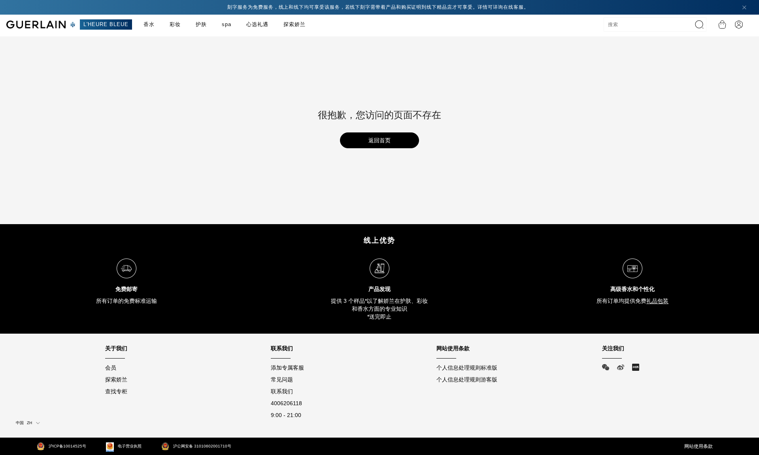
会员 (110, 367)
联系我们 (282, 391)
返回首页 (379, 140)
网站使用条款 (698, 446)
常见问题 (282, 379)
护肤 (201, 24)
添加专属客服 (287, 367)
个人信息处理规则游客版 (466, 379)
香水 (149, 24)
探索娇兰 (294, 24)
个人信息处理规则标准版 (466, 367)
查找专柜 (116, 391)
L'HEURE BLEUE (105, 24)
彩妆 (175, 24)
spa (226, 24)
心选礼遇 (257, 24)
